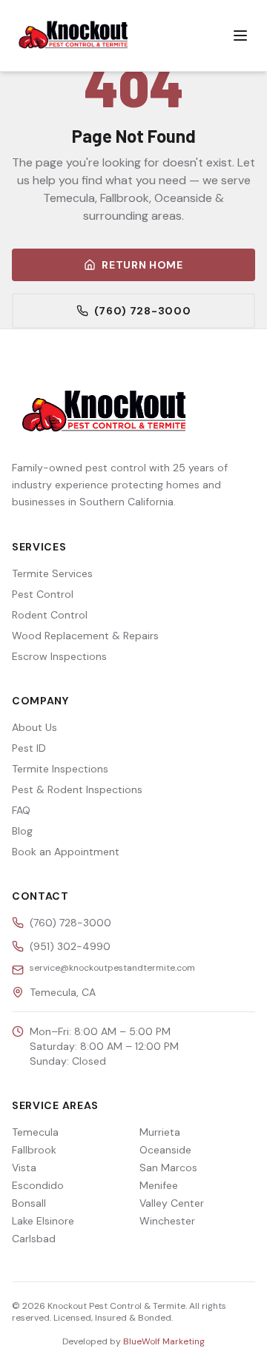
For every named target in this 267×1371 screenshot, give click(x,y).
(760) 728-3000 (142, 310)
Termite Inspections (60, 768)
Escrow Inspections (59, 656)
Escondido (38, 1185)
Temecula (35, 1132)
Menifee (158, 1185)
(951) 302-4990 (70, 946)
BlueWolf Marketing (164, 1341)
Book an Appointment (65, 851)
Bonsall (29, 1203)
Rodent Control (50, 615)
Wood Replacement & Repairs (85, 635)
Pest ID (29, 748)
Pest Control (42, 594)
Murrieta (159, 1132)
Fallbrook (34, 1149)
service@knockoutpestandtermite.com (112, 968)
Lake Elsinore (43, 1220)
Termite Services (52, 573)
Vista (24, 1167)
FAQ (21, 810)
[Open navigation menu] (240, 35)
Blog (22, 831)
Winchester (167, 1220)
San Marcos (168, 1167)
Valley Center (171, 1203)
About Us (34, 727)
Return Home (142, 265)
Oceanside (165, 1149)
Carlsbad (34, 1238)
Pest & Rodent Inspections (77, 789)
